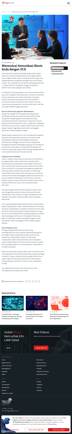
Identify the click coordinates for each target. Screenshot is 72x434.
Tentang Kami (5, 384)
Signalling (4, 371)
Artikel (8, 11)
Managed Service (41, 366)
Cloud (3, 360)
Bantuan (4, 390)
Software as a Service (43, 371)
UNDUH (8, 348)
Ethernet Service (41, 363)
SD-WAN (39, 368)
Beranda (4, 11)
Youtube (39, 387)
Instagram (39, 384)
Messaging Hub (6, 368)
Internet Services (7, 366)
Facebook (39, 390)
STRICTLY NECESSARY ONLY (36, 430)
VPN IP (3, 374)
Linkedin (39, 382)
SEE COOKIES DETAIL (13, 430)
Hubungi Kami (5, 387)
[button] (68, 2)
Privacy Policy (52, 424)
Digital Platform (6, 363)
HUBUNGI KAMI (40, 348)
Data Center (40, 360)
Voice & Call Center (42, 374)
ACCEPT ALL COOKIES (59, 430)
